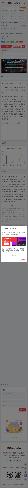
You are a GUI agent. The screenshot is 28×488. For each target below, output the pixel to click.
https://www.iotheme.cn (13, 248)
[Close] (25, 228)
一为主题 (23, 259)
